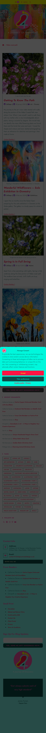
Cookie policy (19, 383)
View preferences (23, 379)
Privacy (28, 383)
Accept (23, 373)
